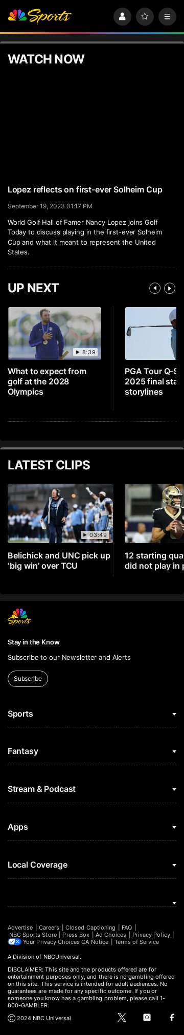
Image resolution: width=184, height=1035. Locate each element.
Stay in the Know (34, 642)
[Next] (169, 288)
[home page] (40, 17)
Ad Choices (111, 934)
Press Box (75, 934)
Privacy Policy (151, 934)
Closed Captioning (90, 927)
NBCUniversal (61, 956)
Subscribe (28, 678)
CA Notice (94, 941)
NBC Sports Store (33, 934)
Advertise (20, 927)
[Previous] (154, 288)
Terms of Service (136, 941)
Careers (49, 927)
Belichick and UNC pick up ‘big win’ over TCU (59, 560)
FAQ (127, 927)
